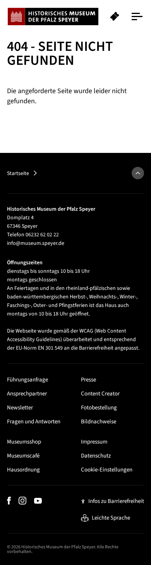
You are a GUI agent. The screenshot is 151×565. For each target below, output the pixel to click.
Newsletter (20, 408)
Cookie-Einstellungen (106, 470)
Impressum (94, 442)
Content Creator (100, 394)
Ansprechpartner (27, 394)
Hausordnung (23, 470)
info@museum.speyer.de (35, 243)
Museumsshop (24, 442)
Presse (88, 380)
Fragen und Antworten (33, 422)
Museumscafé (23, 456)
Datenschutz (96, 456)
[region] (75, 16)
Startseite (18, 173)
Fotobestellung (99, 408)
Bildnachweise (98, 422)
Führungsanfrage (27, 380)
